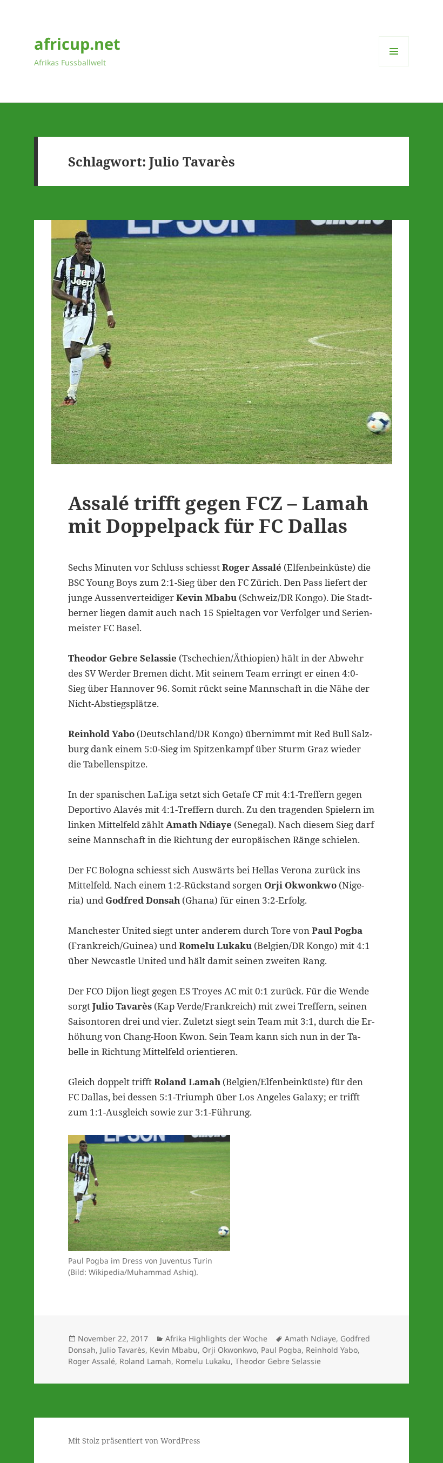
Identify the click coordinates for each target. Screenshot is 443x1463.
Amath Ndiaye (310, 1338)
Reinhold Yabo (332, 1350)
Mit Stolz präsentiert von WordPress (134, 1440)
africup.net (77, 43)
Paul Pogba (281, 1350)
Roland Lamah (145, 1361)
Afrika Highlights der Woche (216, 1338)
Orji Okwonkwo (229, 1350)
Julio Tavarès (122, 1350)
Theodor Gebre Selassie (278, 1361)
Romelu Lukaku (203, 1361)
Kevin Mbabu (174, 1350)
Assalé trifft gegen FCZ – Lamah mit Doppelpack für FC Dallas (218, 514)
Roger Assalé (91, 1361)
